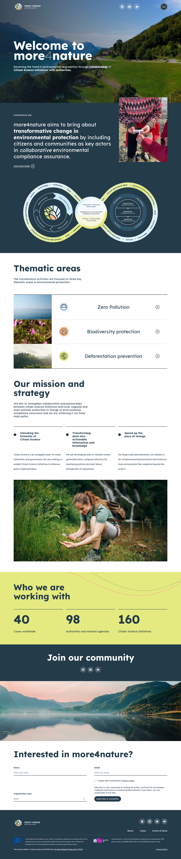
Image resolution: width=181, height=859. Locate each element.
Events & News (159, 830)
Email (97, 768)
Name (16, 768)
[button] (164, 7)
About (130, 830)
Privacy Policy (128, 781)
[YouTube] (137, 7)
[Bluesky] (129, 7)
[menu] (163, 6)
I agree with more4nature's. (116, 781)
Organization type (23, 794)
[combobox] (50, 799)
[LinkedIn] (122, 7)
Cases (143, 830)
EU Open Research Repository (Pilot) (68, 849)
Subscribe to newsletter (107, 799)
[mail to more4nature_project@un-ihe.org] (142, 821)
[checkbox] (95, 781)
